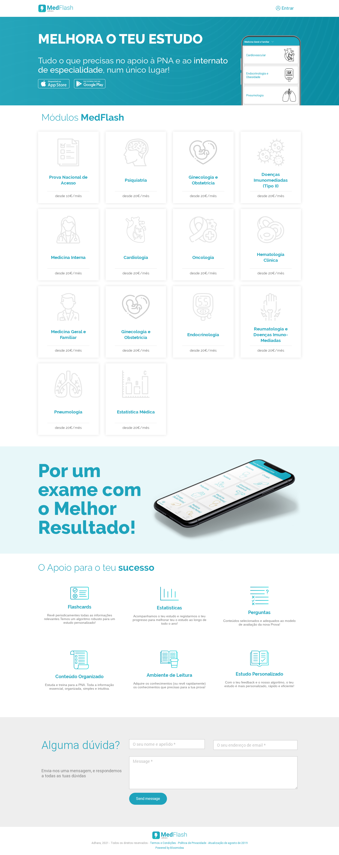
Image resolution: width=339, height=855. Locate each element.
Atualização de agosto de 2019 (228, 843)
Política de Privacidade (192, 843)
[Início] (56, 8)
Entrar (288, 8)
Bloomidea (177, 847)
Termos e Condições (163, 843)
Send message (148, 798)
